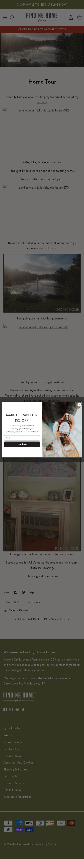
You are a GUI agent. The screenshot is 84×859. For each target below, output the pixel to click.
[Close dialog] (79, 404)
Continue (22, 444)
